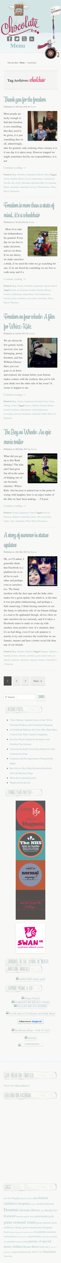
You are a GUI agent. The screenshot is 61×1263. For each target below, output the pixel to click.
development (22, 290)
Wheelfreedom (43, 187)
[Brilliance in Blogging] (30, 998)
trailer (6, 521)
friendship (19, 1216)
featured (7, 409)
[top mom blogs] (30, 1030)
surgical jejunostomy (21, 1251)
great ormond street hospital (37, 1227)
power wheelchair (23, 182)
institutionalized (22, 1237)
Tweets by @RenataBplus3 (17, 1085)
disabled (32, 290)
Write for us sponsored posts (23, 777)
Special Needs (50, 285)
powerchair (32, 298)
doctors (14, 655)
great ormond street (44, 655)
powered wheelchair (22, 413)
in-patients (40, 1232)
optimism (19, 1241)
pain (26, 1241)
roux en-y (45, 1246)
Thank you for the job (20, 782)
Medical (28, 651)
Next (38, 681)
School (39, 174)
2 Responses (14, 191)
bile (9, 1198)
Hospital (20, 651)
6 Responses (42, 521)
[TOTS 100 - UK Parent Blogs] (30, 1043)
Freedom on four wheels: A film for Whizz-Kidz (29, 321)
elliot (42, 1210)
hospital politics (29, 1232)
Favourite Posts (41, 401)
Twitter (17, 38)
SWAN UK (37, 1251)
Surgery (41, 659)
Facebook (10, 38)
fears (55, 1210)
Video (46, 174)
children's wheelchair (20, 516)
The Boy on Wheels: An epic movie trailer (27, 437)
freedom (7, 294)
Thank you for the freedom (25, 99)
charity (6, 178)
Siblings (7, 405)
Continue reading (15, 167)
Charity (20, 285)
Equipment (31, 174)
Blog (14, 174)
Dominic (22, 655)
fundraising (16, 294)
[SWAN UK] (30, 952)
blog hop (23, 1198)
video (12, 521)
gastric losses (29, 1216)
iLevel (28, 178)
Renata (33, 106)
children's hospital (17, 1203)
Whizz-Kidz (47, 413)
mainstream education (49, 1236)
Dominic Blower (17, 178)
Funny (51, 401)
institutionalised (10, 1236)
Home (22, 62)
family (33, 516)
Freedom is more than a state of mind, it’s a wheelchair (29, 210)
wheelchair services (28, 187)
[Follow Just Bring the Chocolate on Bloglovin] (30, 1022)
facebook (31, 655)
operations (24, 659)
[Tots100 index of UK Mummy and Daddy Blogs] (30, 1013)
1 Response (14, 302)
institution (51, 1231)
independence (37, 178)
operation (15, 659)
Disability (21, 174)
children (35, 405)
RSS (31, 38)
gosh (51, 1216)
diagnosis (33, 1204)
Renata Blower (31, 1246)
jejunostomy (34, 1236)
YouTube (24, 38)
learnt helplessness (42, 294)
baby (5, 1198)
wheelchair (14, 187)
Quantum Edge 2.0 (39, 182)
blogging (44, 651)
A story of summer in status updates (26, 540)
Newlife (7, 182)
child (35, 1198)
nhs (13, 182)
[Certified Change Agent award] (30, 979)
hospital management (16, 1232)
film (39, 516)
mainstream (49, 178)
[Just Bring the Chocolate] (20, 18)
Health (6, 1232)
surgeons (33, 659)
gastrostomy (41, 1216)
